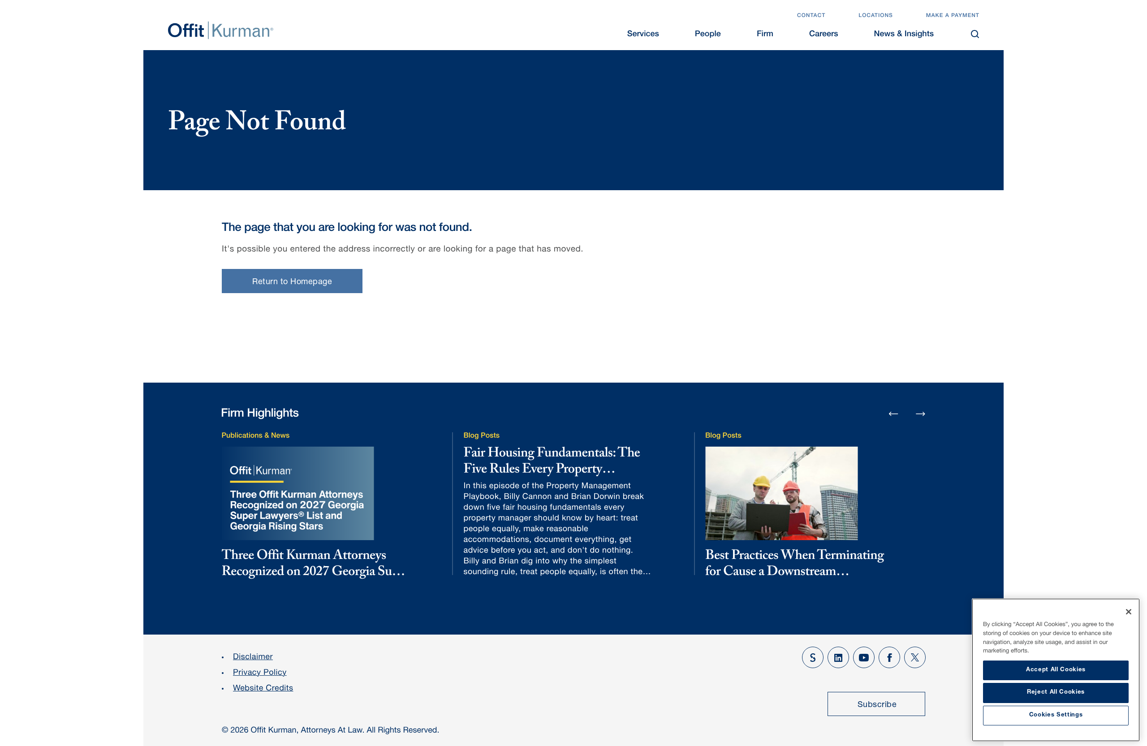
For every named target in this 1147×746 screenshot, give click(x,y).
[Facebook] (889, 657)
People (708, 35)
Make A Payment (952, 16)
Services (643, 35)
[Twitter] (915, 657)
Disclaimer (253, 658)
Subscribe (877, 705)
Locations (875, 16)
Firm (765, 35)
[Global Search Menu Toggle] (975, 34)
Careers (823, 35)
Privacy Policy (260, 673)
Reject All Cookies (1056, 692)
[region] (1056, 670)
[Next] (921, 413)
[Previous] (893, 414)
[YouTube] (864, 657)
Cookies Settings (1056, 715)
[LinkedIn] (838, 657)
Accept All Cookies (1056, 670)
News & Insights (904, 35)
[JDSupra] (813, 657)
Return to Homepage (292, 282)
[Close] (1128, 612)
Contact (811, 16)
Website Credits (263, 689)
